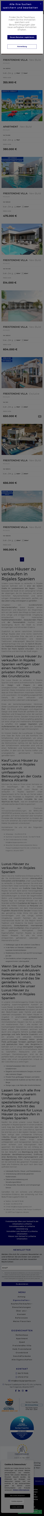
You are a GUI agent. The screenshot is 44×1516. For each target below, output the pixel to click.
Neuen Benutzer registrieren (22, 37)
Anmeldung (22, 47)
